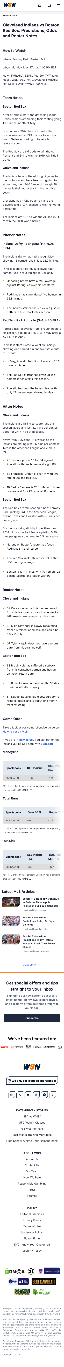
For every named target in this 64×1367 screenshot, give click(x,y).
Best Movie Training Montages (32, 1134)
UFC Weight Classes (32, 1122)
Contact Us (32, 1165)
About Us (32, 1159)
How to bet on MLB (15, 731)
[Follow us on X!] (19, 1094)
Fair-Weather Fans (32, 1128)
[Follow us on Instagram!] (36, 1094)
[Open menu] (58, 5)
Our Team (32, 1171)
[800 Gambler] (44, 1281)
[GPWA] (22, 1292)
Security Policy (32, 1250)
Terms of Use (32, 1226)
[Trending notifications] (39, 5)
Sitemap (32, 1195)
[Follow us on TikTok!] (52, 1094)
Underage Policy (32, 1232)
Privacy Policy (32, 1220)
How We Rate (32, 1177)
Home (6, 15)
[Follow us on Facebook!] (11, 1094)
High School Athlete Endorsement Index (32, 1141)
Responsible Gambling (32, 1183)
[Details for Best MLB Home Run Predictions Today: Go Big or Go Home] (11, 923)
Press (32, 1189)
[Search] (49, 5)
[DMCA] (14, 1271)
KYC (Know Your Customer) (32, 1244)
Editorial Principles (32, 1214)
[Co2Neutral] (41, 1292)
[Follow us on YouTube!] (28, 1094)
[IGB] (48, 1271)
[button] (58, 6)
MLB (14, 15)
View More (29, 965)
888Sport (47, 743)
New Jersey (26, 739)
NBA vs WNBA (32, 1116)
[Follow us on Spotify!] (44, 1094)
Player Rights (32, 1238)
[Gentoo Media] (18, 1281)
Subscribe (32, 1018)
